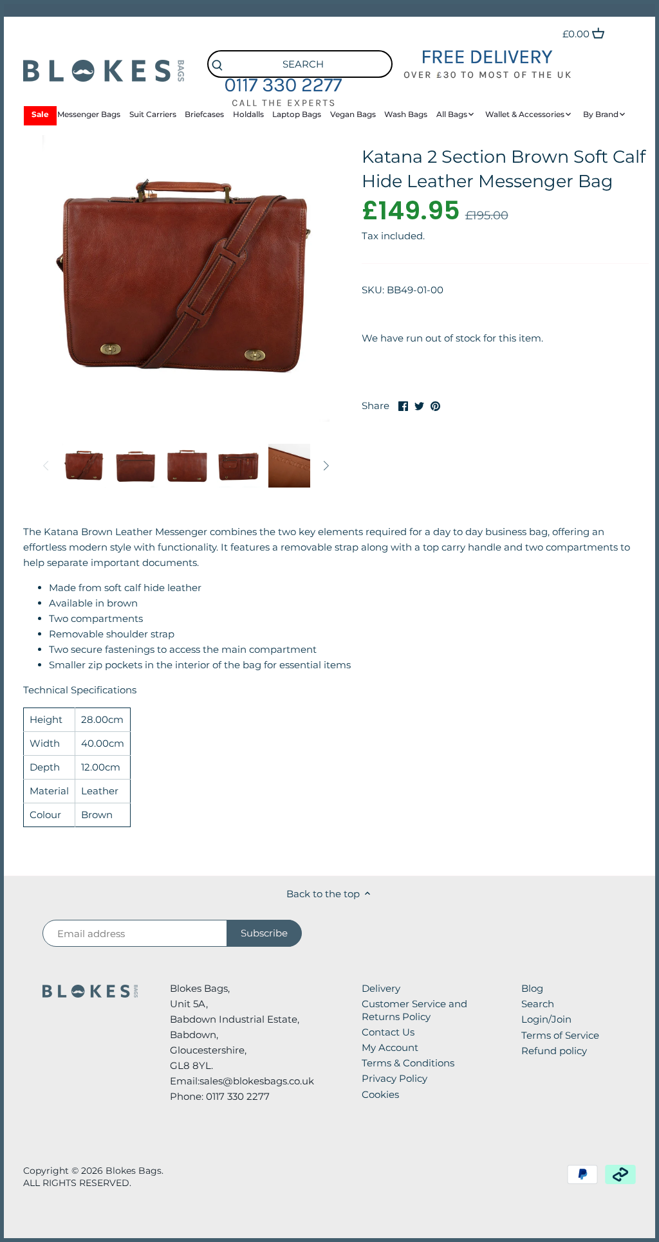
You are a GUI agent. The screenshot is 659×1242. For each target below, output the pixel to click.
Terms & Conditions (408, 1063)
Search (537, 1004)
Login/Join (546, 1019)
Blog (532, 988)
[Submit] (217, 66)
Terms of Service (560, 1035)
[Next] (325, 466)
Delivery (381, 988)
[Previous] (46, 466)
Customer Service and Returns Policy (414, 1010)
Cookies (380, 1094)
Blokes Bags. (134, 1170)
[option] (84, 465)
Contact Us (388, 1032)
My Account (390, 1047)
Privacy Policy (394, 1078)
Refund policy (554, 1051)
